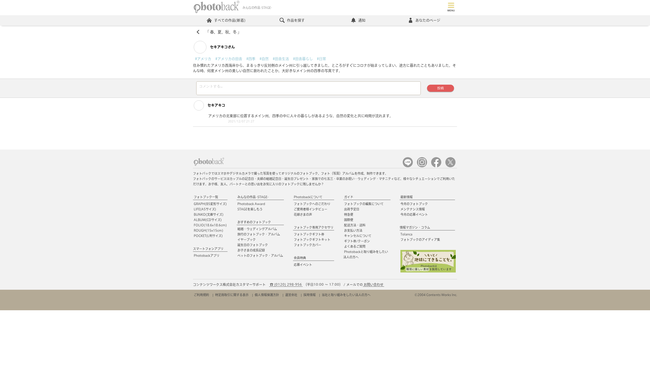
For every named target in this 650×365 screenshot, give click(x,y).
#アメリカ (203, 59)
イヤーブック (246, 239)
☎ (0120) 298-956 (286, 284)
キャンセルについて (357, 235)
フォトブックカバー (307, 244)
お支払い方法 (353, 230)
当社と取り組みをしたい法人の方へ (346, 294)
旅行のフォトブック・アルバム (258, 234)
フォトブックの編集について (364, 203)
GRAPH (210, 203)
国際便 (348, 219)
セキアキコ (215, 105)
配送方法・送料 (354, 225)
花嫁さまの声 (303, 214)
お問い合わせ (373, 284)
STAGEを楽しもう (250, 209)
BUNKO (208, 214)
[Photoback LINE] (408, 166)
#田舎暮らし (303, 59)
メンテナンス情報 (412, 209)
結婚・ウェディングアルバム (257, 228)
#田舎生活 (281, 59)
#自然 (264, 59)
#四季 (250, 59)
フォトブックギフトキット (312, 239)
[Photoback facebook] (436, 166)
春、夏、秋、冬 (223, 32)
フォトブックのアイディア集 (420, 239)
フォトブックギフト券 (309, 234)
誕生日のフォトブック (252, 244)
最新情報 (406, 196)
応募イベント (303, 264)
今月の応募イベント (414, 214)
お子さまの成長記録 (251, 250)
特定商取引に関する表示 (232, 294)
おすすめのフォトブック (254, 222)
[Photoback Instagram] (422, 166)
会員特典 (300, 257)
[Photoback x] (450, 166)
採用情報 (309, 294)
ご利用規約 (201, 294)
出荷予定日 (351, 209)
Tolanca (406, 234)
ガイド (348, 196)
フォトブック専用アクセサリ (313, 227)
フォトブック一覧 (206, 196)
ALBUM (208, 219)
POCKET (208, 235)
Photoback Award (251, 203)
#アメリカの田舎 (228, 59)
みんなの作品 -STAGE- (252, 196)
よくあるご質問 (354, 246)
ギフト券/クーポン (357, 241)
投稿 (440, 88)
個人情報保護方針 (267, 294)
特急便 (348, 214)
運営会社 (291, 294)
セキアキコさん (222, 47)
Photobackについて (308, 196)
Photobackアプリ (206, 255)
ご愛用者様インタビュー (310, 209)
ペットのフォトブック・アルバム (260, 255)
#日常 (321, 59)
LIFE (205, 209)
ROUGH (208, 230)
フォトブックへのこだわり (312, 203)
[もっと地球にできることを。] (428, 271)
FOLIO (210, 225)
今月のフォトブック (414, 203)
